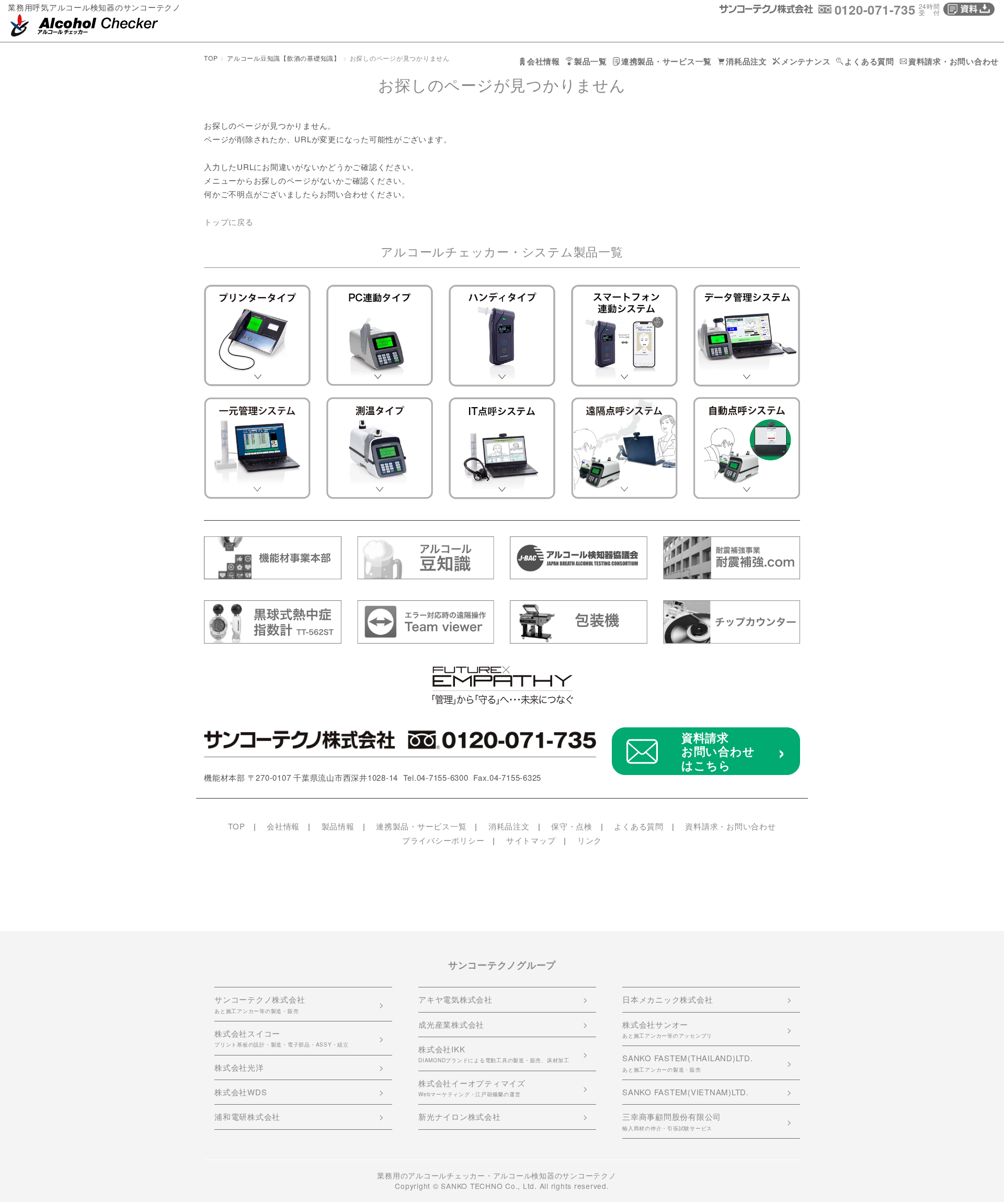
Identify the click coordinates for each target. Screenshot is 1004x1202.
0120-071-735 (875, 9)
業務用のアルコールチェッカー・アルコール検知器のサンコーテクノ (496, 1175)
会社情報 (543, 61)
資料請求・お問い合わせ (953, 61)
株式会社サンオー (667, 1029)
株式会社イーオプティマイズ (472, 1087)
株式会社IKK (493, 1053)
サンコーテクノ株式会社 (259, 1004)
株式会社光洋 (239, 1067)
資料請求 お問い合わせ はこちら (718, 751)
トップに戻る (229, 221)
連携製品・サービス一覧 (666, 61)
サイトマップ (531, 840)
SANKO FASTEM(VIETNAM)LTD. (685, 1091)
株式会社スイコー (281, 1038)
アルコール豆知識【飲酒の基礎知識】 (283, 57)
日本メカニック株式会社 (667, 999)
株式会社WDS (240, 1091)
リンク (589, 840)
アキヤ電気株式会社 (455, 999)
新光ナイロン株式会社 (459, 1116)
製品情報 (338, 826)
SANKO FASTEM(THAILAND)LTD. (687, 1062)
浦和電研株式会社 (247, 1116)
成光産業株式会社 (451, 1024)
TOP (211, 57)
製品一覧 (590, 61)
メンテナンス (806, 61)
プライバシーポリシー (443, 840)
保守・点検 (571, 826)
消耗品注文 (746, 61)
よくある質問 (869, 61)
